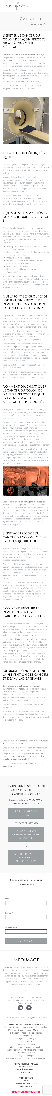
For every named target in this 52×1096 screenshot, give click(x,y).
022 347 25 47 (20, 803)
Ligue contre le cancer (12, 60)
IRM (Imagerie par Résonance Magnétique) (26, 1030)
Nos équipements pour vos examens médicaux (26, 1058)
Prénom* (9, 913)
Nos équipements (26, 1069)
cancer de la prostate (11, 756)
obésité (27, 759)
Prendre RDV (26, 1086)
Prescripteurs (26, 1078)
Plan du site (42, 1017)
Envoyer (26, 940)
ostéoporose (18, 759)
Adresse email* (11, 927)
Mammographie (25, 1035)
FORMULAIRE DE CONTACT (26, 813)
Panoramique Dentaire (26, 1044)
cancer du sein (38, 753)
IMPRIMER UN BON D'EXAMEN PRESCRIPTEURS (26, 857)
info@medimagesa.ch (25, 1003)
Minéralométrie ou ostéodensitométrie (26, 1047)
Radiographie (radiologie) (26, 1038)
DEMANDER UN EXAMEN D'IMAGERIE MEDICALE (26, 834)
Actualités (26, 1072)
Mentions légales (28, 1017)
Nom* (7, 898)
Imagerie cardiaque (26, 1055)
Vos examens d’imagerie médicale (26, 1024)
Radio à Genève (25, 1041)
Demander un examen (26, 1083)
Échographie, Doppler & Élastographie (26, 1033)
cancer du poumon (23, 753)
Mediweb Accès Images (27, 1092)
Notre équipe (26, 1066)
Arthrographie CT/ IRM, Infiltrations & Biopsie (26, 1050)
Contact (26, 1080)
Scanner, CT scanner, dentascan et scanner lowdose (26, 1027)
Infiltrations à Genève (26, 1052)
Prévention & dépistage (26, 1064)
